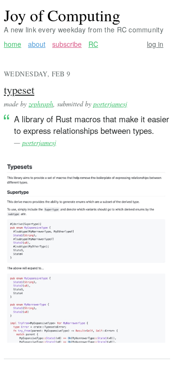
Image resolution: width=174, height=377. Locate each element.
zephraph (41, 103)
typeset (19, 89)
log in (155, 44)
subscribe (67, 44)
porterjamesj (110, 103)
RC (93, 44)
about (36, 44)
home (12, 44)
